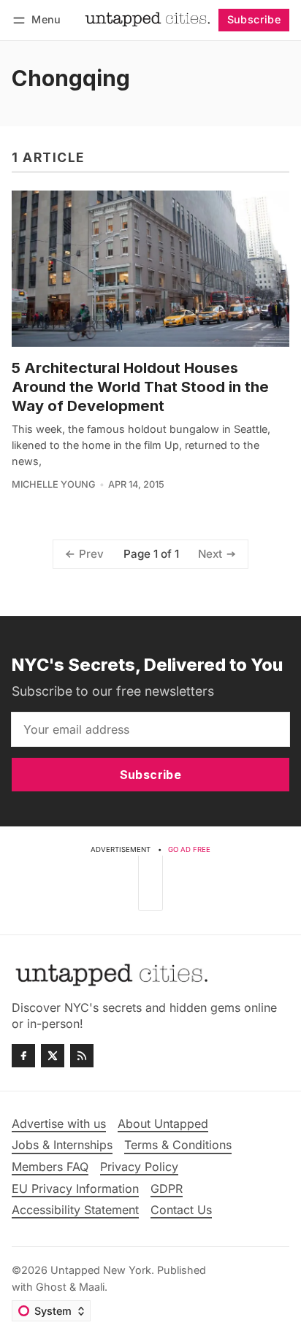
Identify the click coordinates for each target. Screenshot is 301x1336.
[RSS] (82, 1055)
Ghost (51, 1287)
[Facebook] (23, 1055)
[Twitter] (52, 1055)
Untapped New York (100, 1270)
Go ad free (189, 849)
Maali (91, 1287)
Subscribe (254, 19)
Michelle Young (54, 484)
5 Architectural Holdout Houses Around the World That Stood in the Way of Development (140, 387)
